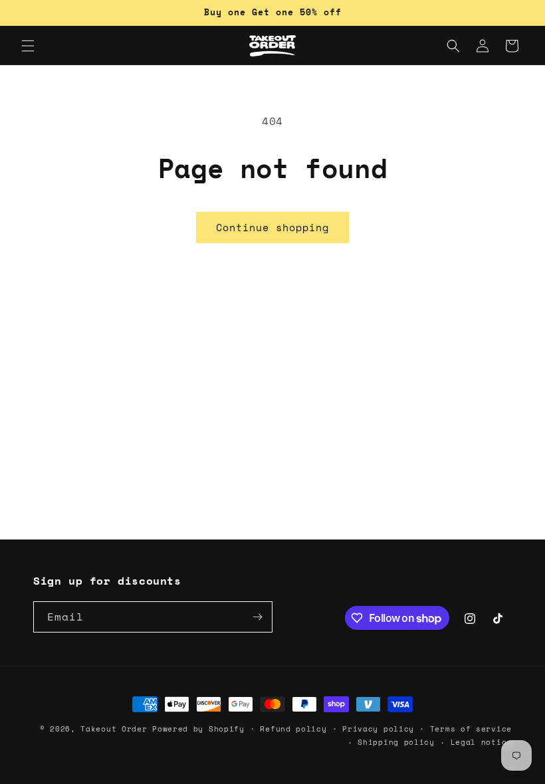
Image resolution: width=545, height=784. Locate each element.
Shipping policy (396, 742)
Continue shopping (272, 227)
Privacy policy (378, 729)
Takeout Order (113, 729)
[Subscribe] (257, 617)
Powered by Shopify (198, 729)
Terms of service (471, 729)
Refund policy (293, 729)
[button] (28, 45)
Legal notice (481, 742)
